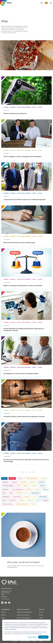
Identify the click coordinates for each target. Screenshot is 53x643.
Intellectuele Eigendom (32, 478)
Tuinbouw (33, 485)
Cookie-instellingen (32, 637)
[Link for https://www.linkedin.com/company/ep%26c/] (2, 603)
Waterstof (29, 489)
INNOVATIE (13, 107)
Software (27, 496)
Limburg (41, 618)
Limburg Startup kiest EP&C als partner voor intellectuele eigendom (24, 199)
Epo (26, 493)
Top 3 (18, 485)
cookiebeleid (34, 627)
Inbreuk (25, 485)
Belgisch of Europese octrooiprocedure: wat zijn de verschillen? (22, 285)
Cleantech (19, 493)
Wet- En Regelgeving (17, 489)
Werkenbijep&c (43, 496)
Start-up (45, 489)
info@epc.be (4, 596)
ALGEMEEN (6, 107)
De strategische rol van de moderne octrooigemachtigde (20, 373)
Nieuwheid (14, 482)
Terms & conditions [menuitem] (24, 641)
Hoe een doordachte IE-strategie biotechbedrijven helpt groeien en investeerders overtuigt (23, 329)
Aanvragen (32, 482)
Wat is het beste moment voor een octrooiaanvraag (19, 242)
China (4, 500)
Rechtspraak (6, 496)
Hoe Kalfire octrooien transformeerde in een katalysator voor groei (23, 416)
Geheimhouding (35, 493)
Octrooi (20, 478)
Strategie (23, 482)
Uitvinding (41, 482)
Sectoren (3, 612)
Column (37, 489)
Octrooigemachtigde (8, 485)
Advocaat (45, 500)
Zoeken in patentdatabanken (24, 618)
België (11, 493)
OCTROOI (40, 107)
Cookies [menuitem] (34, 641)
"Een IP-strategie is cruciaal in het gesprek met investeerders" (22, 156)
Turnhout (33, 504)
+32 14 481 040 (5, 599)
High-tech (42, 485)
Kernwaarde (12, 500)
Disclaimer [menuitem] (14, 641)
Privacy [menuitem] (40, 641)
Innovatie (44, 478)
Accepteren (43, 637)
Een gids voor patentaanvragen (24, 612)
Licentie (22, 500)
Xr (38, 500)
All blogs (12, 478)
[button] (51, 3)
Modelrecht (5, 489)
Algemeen (5, 482)
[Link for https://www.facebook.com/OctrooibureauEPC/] (9, 603)
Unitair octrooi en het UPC (23, 615)
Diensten (3, 615)
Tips (34, 496)
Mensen (3, 618)
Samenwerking (17, 496)
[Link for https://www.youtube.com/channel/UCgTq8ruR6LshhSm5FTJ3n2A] (6, 603)
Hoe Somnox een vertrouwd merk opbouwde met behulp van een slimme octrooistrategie (26, 460)
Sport (4, 493)
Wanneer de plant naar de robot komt (14, 113)
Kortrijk (41, 615)
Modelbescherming (7, 504)
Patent (4, 478)
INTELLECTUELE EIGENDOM (24, 107)
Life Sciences (31, 500)
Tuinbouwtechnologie (21, 504)
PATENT (34, 107)
